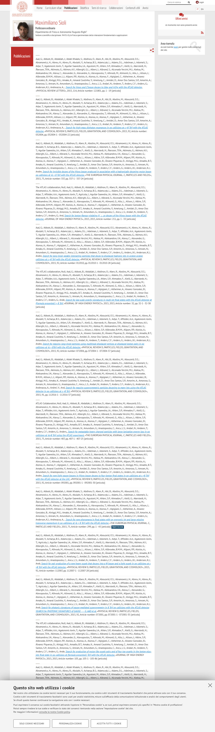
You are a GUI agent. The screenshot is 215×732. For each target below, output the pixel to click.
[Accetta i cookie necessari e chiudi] (210, 685)
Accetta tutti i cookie (109, 723)
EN (202, 9)
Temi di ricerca (99, 8)
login (176, 47)
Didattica (84, 8)
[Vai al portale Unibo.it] (22, 9)
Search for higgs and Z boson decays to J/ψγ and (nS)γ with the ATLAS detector (104, 87)
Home (39, 8)
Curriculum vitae (53, 8)
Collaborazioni (116, 8)
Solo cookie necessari (31, 723)
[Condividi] (151, 50)
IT (197, 9)
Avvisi (145, 8)
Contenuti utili (133, 8)
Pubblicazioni (70, 8)
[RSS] (202, 32)
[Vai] (189, 2)
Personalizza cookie (70, 723)
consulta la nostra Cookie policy (54, 711)
